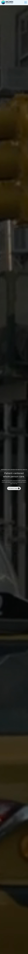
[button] (25, 2)
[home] (7, 2)
